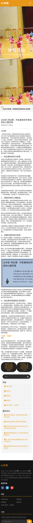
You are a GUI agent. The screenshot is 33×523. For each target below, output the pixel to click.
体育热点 (8, 391)
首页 (2, 107)
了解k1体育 (8, 386)
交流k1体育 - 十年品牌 (11, 405)
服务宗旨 (8, 400)
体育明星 (8, 395)
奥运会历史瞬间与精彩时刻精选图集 (15, 421)
